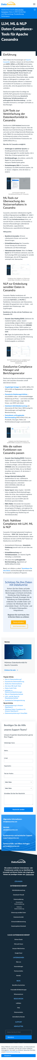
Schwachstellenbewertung (18, 921)
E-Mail (6, 758)
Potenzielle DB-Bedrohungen (18, 989)
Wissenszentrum (18, 994)
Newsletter (18, 1026)
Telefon (6, 750)
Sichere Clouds (18, 939)
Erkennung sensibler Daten (18, 912)
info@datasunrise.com (10, 821)
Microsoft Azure (18, 944)
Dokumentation (18, 1012)
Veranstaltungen (18, 966)
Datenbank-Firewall (18, 894)
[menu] (34, 3)
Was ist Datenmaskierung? (13, 679)
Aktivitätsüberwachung (18, 890)
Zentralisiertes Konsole (18, 1016)
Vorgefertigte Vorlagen (12, 387)
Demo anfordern (18, 622)
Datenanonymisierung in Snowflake (16, 713)
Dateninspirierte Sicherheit (18, 926)
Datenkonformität (19, 917)
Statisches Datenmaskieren (13, 683)
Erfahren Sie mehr (10, 670)
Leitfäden (18, 1003)
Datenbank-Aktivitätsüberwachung (16, 406)
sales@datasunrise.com (10, 830)
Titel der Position (8, 773)
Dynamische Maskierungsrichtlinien (16, 394)
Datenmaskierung (18, 899)
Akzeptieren (7, 1055)
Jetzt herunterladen (19, 626)
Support (18, 1022)
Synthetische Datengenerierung (15, 700)
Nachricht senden (18, 809)
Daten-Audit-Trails (11, 688)
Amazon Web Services (18, 948)
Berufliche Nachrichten (18, 985)
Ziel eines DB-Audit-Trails (13, 686)
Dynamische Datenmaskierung (14, 681)
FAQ (18, 1007)
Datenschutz (30, 874)
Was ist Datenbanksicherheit (14, 694)
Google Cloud (18, 953)
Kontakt (18, 975)
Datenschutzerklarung (13, 1052)
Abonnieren (11, 1037)
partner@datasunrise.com (11, 846)
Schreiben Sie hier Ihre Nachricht (14, 793)
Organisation (7, 766)
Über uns (18, 962)
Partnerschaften (18, 971)
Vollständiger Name (9, 743)
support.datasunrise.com (11, 838)
